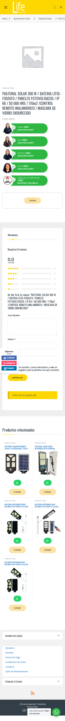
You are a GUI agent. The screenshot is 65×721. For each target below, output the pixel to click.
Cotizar (32, 200)
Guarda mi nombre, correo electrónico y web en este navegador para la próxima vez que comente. (35, 368)
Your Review (14, 315)
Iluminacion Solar (22, 18)
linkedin (10, 368)
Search (54, 7)
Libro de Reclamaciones (16, 671)
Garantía (9, 652)
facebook (11, 357)
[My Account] (61, 7)
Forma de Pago (12, 657)
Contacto (9, 666)
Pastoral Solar (45, 18)
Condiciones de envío (15, 662)
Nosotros (10, 648)
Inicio (4, 18)
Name (11, 339)
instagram (10, 363)
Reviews (13, 235)
